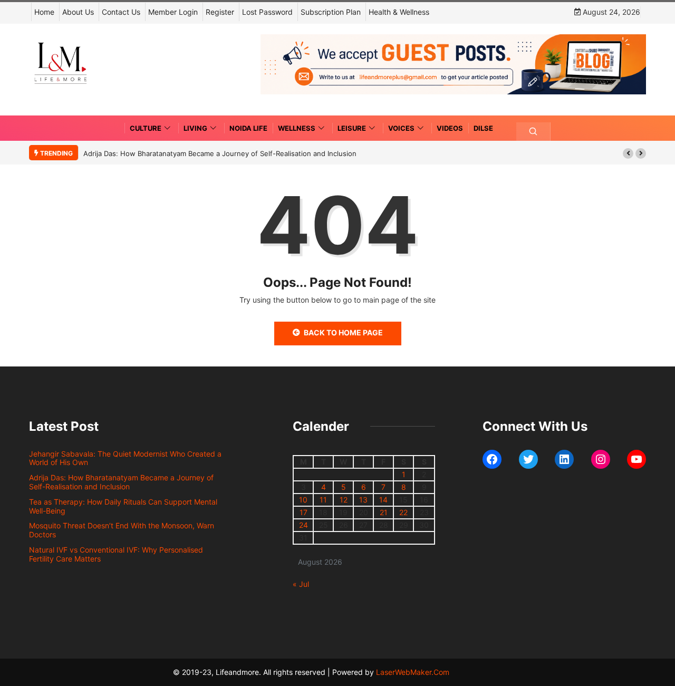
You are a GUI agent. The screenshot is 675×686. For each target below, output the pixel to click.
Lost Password (267, 11)
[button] (628, 153)
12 (344, 499)
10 (303, 499)
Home (44, 11)
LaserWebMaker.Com (412, 672)
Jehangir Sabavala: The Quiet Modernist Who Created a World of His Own (125, 458)
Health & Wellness (399, 11)
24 (303, 524)
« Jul (301, 583)
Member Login (173, 11)
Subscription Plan (331, 11)
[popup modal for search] (533, 131)
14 (383, 499)
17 (303, 512)
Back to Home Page (343, 332)
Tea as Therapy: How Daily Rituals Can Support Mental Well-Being (123, 506)
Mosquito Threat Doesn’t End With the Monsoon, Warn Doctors (121, 530)
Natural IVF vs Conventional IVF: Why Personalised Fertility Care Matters (116, 554)
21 (384, 512)
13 (363, 499)
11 (323, 499)
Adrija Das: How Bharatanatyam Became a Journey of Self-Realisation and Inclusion (219, 153)
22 (403, 512)
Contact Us (121, 11)
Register (220, 11)
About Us (78, 11)
